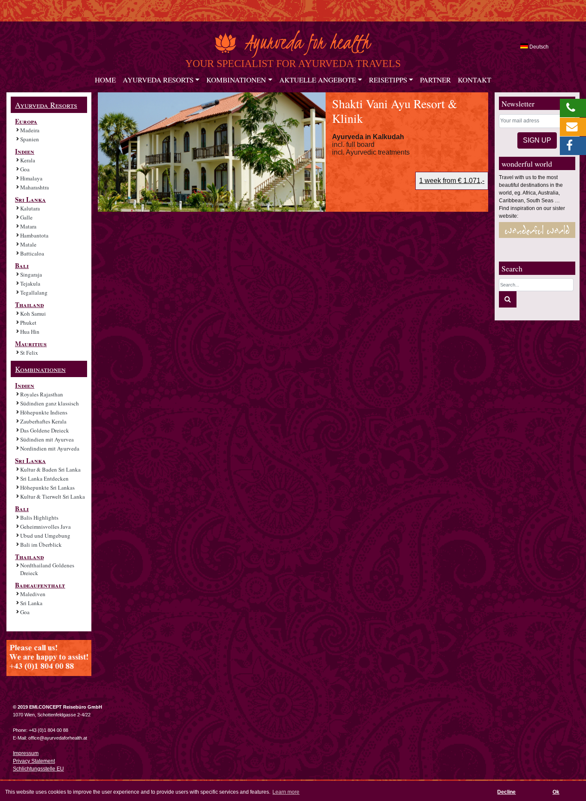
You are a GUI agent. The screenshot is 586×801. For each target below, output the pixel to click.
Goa (25, 169)
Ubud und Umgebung (45, 535)
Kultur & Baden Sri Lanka (50, 469)
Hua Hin (29, 331)
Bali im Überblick (41, 544)
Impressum (26, 753)
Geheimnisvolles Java (45, 526)
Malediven (32, 594)
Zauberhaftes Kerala (43, 421)
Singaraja (31, 274)
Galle (26, 217)
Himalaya (31, 178)
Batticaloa (32, 253)
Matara (28, 226)
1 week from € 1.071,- (451, 180)
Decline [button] (506, 792)
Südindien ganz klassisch (49, 403)
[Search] (508, 299)
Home (105, 80)
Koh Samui (33, 313)
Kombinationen (236, 80)
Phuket (28, 322)
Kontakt (474, 80)
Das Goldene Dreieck (44, 430)
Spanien (29, 139)
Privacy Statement (34, 761)
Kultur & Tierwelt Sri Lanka (52, 496)
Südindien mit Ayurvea (47, 439)
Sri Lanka (30, 199)
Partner (435, 80)
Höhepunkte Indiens (43, 412)
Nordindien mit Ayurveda (49, 448)
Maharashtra (34, 187)
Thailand (29, 304)
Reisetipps (388, 80)
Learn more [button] (285, 792)
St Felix (29, 352)
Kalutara (30, 208)
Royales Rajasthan (41, 394)
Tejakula (30, 283)
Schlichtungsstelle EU (38, 769)
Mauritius (31, 343)
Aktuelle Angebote (317, 80)
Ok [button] (556, 792)
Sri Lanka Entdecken (44, 478)
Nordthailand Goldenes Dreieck (47, 569)
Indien (24, 151)
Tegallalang (34, 292)
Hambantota (34, 235)
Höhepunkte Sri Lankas (47, 487)
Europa (26, 121)
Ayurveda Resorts (158, 80)
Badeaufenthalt (40, 585)
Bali (22, 265)
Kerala (27, 160)
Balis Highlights (39, 517)
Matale (28, 244)
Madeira (29, 130)
